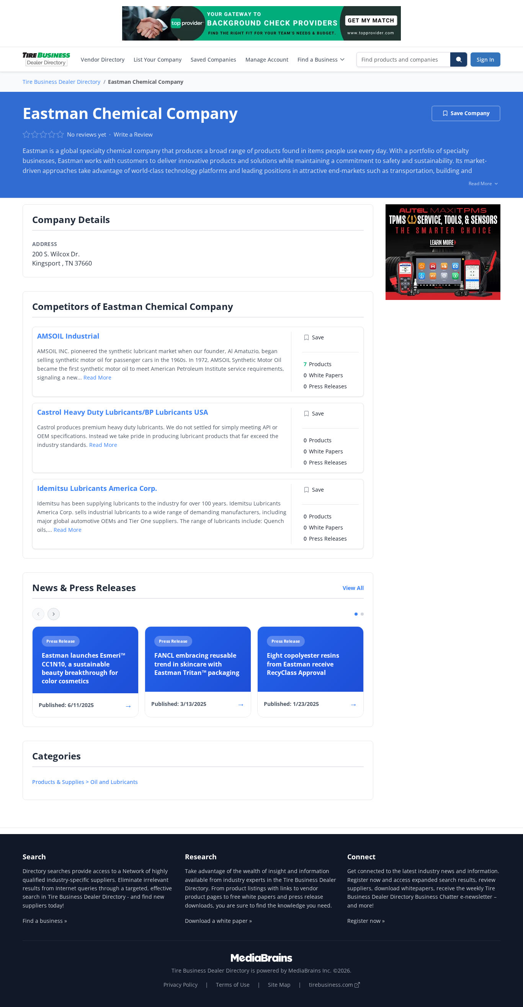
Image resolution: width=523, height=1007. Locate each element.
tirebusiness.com (332, 984)
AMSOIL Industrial (68, 336)
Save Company (470, 113)
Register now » (366, 920)
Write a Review (133, 134)
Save (318, 337)
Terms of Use (233, 984)
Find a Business (317, 59)
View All (353, 587)
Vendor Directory (102, 59)
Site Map (279, 984)
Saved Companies (213, 59)
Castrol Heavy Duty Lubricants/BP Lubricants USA (122, 412)
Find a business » (45, 920)
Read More (97, 377)
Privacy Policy (180, 984)
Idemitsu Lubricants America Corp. (97, 488)
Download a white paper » (218, 920)
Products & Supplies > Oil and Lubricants (85, 781)
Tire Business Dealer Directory (61, 81)
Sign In (485, 59)
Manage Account (266, 59)
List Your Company (157, 59)
